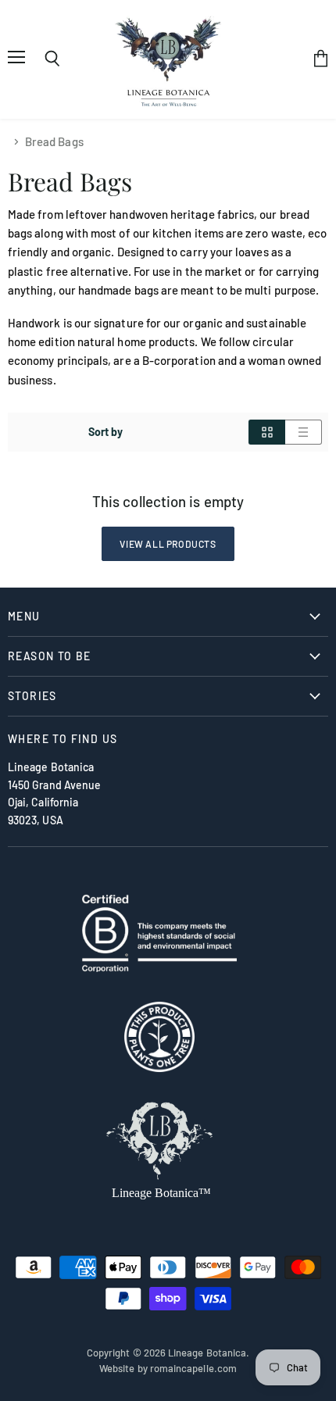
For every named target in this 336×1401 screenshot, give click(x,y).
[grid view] (266, 432)
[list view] (303, 432)
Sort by (105, 432)
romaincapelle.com (193, 1368)
